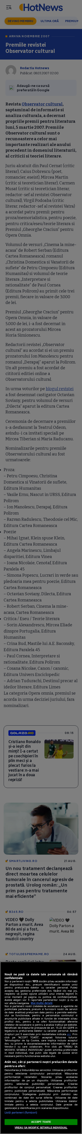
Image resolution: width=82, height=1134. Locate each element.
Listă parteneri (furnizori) (21, 1112)
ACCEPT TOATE (41, 1121)
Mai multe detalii (41, 1003)
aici (69, 1034)
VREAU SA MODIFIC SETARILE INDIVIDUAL (41, 1127)
